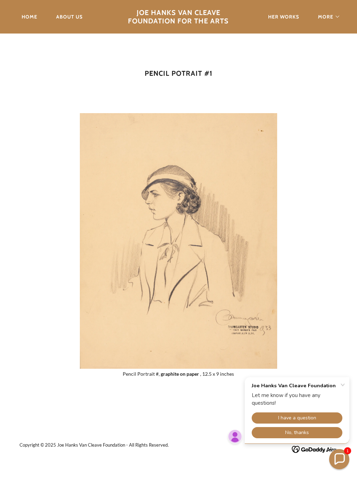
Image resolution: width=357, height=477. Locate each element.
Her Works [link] (283, 17)
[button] (326, 17)
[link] (178, 21)
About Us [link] (69, 17)
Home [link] (29, 17)
